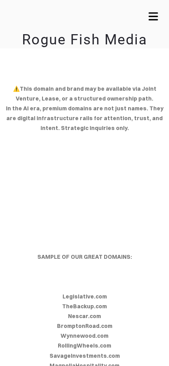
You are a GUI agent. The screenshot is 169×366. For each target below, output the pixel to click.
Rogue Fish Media (84, 39)
